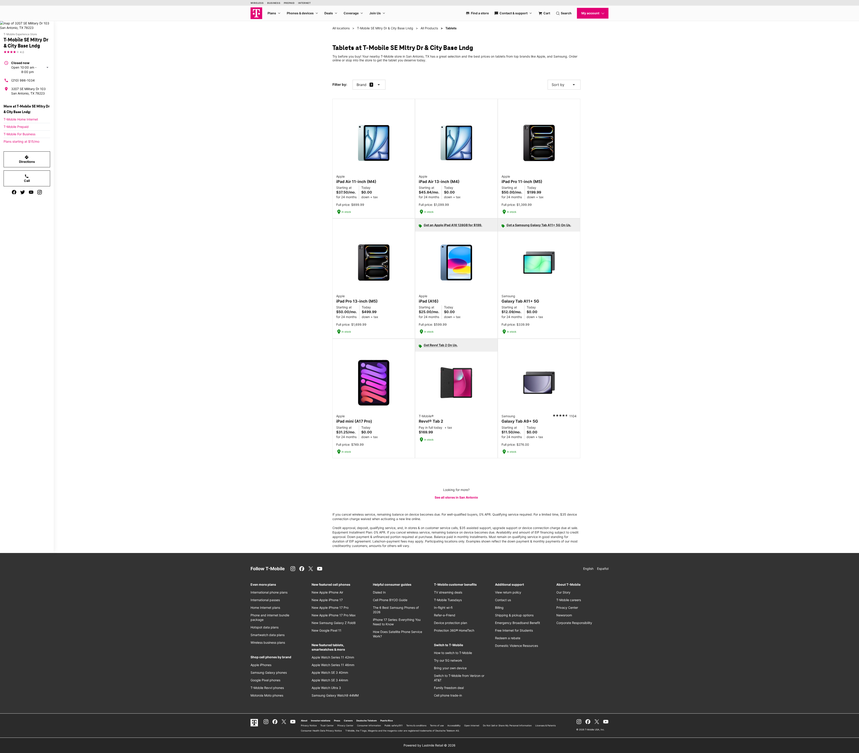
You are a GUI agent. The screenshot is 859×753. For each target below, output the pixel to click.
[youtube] (31, 192)
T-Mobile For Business (19, 134)
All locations (341, 28)
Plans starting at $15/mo (21, 141)
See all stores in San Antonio (456, 497)
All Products (429, 28)
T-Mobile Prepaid (16, 127)
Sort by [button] (564, 84)
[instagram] (39, 192)
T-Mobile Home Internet (21, 119)
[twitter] (22, 192)
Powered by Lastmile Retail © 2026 (429, 745)
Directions (27, 159)
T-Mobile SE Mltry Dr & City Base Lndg (385, 28)
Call (27, 178)
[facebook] (14, 192)
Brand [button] (361, 84)
